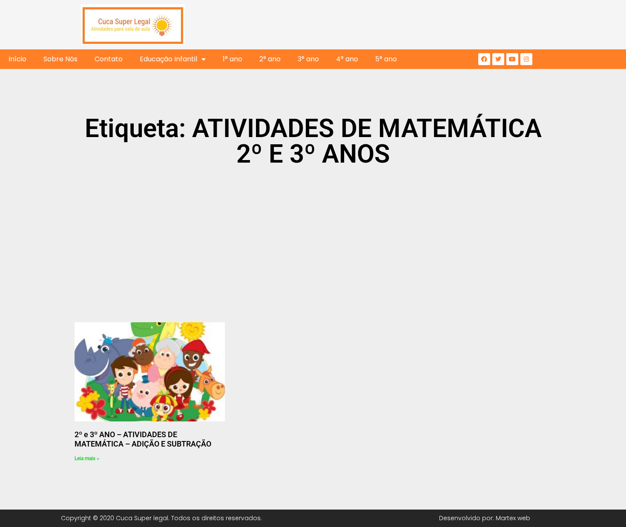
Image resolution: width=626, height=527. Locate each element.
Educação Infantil (168, 59)
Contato (109, 59)
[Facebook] (484, 59)
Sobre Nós (60, 59)
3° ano (308, 59)
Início (17, 59)
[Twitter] (498, 59)
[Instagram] (526, 59)
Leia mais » (87, 458)
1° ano (232, 59)
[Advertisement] (313, 239)
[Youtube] (512, 59)
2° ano (270, 59)
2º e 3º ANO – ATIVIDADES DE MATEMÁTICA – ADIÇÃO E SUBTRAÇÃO (143, 439)
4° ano (347, 59)
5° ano (386, 59)
